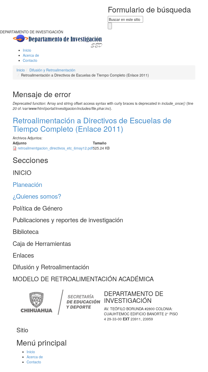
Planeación (27, 184)
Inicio (27, 50)
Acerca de (31, 55)
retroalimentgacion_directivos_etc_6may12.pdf (55, 148)
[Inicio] (58, 40)
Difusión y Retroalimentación (52, 69)
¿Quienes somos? (37, 195)
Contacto (30, 60)
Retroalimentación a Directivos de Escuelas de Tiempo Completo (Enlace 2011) (92, 124)
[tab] (104, 172)
